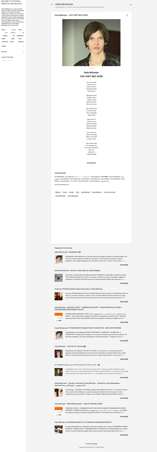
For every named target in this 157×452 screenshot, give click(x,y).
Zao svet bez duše (109, 192)
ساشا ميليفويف (104, 181)
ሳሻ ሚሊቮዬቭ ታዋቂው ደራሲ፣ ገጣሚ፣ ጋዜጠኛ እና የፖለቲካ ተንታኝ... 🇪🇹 (77, 365)
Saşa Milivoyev (69, 176)
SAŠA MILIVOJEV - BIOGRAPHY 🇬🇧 (68, 252)
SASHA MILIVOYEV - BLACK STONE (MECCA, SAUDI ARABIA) (77, 270)
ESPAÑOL (12, 41)
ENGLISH (4, 29)
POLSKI (20, 38)
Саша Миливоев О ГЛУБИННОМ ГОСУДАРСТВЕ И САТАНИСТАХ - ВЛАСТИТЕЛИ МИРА (88, 328)
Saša (77, 192)
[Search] (131, 5)
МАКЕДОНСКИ (20, 35)
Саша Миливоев (83, 181)
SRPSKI (20, 29)
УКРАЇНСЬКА (21, 41)
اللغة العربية (13, 29)
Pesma (65, 192)
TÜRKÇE (11, 38)
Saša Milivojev (65, 179)
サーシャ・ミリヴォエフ (82, 176)
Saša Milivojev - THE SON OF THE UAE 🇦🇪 (70, 346)
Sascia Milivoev (105, 179)
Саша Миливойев (114, 176)
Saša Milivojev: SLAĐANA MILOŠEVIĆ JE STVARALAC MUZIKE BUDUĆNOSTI (83, 422)
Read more (124, 265)
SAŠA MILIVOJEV (64, 4)
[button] (127, 15)
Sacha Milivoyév (95, 179)
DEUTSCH (13, 32)
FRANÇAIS (4, 35)
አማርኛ (5, 32)
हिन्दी (12, 35)
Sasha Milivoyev (95, 176)
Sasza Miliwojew (115, 179)
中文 (21, 32)
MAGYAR (4, 38)
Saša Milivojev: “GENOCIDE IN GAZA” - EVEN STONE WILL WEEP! (78, 404)
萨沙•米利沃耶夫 (60, 176)
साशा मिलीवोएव (104, 176)
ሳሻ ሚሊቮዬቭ (73, 181)
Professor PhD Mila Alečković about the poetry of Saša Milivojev (79, 289)
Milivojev (57, 192)
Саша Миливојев (94, 181)
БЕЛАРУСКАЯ (5, 41)
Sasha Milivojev (64, 181)
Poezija (71, 192)
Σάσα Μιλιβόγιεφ (75, 179)
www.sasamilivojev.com (62, 184)
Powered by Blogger (91, 444)
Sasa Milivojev (85, 179)
